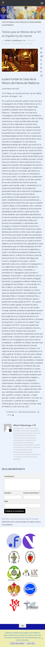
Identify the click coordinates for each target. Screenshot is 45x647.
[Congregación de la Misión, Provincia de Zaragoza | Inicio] (3, 3)
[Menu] (42, 3)
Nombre (8, 493)
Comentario (9, 476)
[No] (42, 638)
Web (6, 501)
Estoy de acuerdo (17, 643)
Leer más (30, 643)
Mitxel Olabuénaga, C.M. (15, 40)
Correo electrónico (31, 493)
